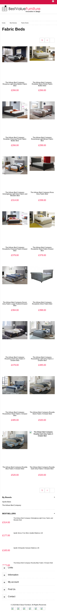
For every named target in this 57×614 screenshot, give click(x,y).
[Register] (11, 17)
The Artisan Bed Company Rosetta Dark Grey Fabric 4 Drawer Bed (42, 468)
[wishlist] (13, 89)
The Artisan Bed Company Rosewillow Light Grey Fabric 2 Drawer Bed (42, 358)
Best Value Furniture (23, 605)
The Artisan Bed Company (11, 505)
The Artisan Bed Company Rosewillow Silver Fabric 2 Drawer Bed (15, 413)
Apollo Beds (6, 502)
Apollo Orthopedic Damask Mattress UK (26, 548)
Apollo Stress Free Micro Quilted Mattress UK (28, 533)
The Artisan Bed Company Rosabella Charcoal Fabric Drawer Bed (14, 249)
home (3, 23)
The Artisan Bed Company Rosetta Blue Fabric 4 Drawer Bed (15, 468)
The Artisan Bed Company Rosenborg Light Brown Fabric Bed (42, 139)
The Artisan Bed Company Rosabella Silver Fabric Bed (42, 303)
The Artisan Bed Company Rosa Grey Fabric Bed (42, 193)
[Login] (5, 17)
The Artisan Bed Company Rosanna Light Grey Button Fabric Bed (15, 84)
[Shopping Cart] (18, 17)
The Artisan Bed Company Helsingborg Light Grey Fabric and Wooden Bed (15, 194)
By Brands (28, 497)
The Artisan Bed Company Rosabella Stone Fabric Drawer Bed (42, 249)
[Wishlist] (24, 17)
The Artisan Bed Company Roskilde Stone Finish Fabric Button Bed (42, 84)
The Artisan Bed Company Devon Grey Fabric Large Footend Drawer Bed (14, 303)
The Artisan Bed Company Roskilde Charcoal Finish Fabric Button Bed (14, 139)
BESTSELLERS (28, 513)
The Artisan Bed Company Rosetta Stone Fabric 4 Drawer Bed (42, 413)
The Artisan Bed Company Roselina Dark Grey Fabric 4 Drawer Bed (15, 358)
